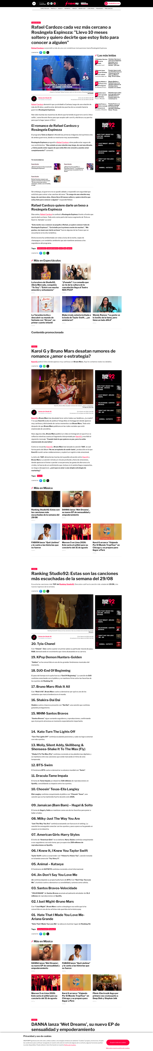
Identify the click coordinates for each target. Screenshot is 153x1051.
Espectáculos (45, 8)
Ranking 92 (52, 929)
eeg (65, 248)
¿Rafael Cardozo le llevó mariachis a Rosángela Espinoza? (41, 167)
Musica (60, 8)
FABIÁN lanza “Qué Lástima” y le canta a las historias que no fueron (45, 545)
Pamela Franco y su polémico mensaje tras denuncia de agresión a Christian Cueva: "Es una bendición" (114, 107)
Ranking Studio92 (42, 929)
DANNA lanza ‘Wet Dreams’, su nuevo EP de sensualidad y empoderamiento (76, 512)
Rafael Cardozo (37, 104)
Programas (99, 8)
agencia (69, 248)
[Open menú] (34, 3)
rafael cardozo (42, 248)
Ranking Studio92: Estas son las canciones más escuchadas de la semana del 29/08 (45, 513)
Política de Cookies (70, 1045)
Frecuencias (109, 8)
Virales (74, 8)
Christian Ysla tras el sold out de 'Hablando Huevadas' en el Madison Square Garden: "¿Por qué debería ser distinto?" (114, 62)
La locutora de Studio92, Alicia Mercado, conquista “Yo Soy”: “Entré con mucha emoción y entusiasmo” (45, 286)
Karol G (34, 418)
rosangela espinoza (52, 248)
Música (34, 346)
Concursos (90, 8)
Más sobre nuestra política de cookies (118, 1048)
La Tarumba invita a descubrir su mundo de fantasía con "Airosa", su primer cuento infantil (43, 319)
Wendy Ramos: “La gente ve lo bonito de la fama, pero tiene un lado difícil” (106, 317)
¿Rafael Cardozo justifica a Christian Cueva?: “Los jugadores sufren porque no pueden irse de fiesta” (74, 169)
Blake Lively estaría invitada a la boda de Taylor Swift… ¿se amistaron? (76, 317)
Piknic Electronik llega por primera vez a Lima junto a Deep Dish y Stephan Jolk (105, 996)
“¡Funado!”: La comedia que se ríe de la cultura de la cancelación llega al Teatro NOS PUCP (75, 286)
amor (60, 248)
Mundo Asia (82, 8)
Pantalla (53, 8)
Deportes (67, 8)
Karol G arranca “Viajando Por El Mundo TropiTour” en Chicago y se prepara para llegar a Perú (106, 546)
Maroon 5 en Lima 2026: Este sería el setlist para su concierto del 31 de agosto (75, 545)
